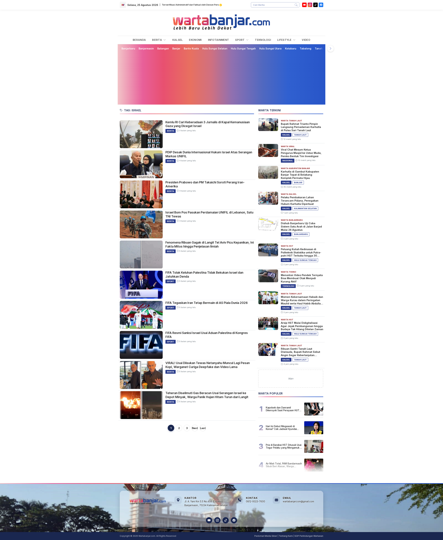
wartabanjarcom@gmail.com (298, 501)
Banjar (176, 48)
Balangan (163, 48)
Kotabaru (290, 48)
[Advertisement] (223, 77)
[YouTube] (304, 5)
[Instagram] (310, 5)
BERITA (157, 39)
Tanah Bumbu (323, 48)
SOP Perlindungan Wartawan (309, 536)
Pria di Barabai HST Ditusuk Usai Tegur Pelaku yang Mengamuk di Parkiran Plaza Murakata (284, 446)
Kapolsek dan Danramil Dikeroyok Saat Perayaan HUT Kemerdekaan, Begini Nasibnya (283, 409)
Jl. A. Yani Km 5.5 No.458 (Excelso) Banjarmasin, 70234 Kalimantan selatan (206, 503)
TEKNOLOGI (263, 39)
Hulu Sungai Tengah (243, 48)
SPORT (240, 39)
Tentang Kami (286, 536)
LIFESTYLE (284, 39)
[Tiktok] (315, 5)
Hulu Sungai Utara (270, 48)
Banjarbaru (128, 48)
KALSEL (177, 39)
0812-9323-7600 (255, 501)
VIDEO (306, 39)
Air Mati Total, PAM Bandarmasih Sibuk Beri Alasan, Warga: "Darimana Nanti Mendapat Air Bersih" (284, 465)
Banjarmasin (146, 48)
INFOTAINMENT (218, 39)
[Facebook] (321, 5)
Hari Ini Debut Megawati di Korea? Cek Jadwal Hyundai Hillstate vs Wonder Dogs (281, 427)
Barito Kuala (191, 48)
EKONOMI (195, 39)
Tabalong (305, 48)
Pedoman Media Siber (265, 536)
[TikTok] (226, 520)
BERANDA (139, 39)
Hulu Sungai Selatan (214, 48)
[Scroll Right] (330, 48)
